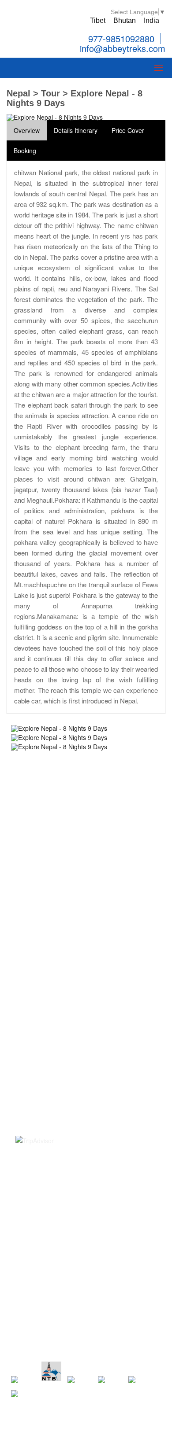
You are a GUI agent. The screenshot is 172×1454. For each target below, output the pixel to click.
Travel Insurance (38, 1052)
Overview (27, 130)
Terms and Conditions (45, 1016)
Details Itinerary (75, 130)
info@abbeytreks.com (121, 48)
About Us (28, 1004)
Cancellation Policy (41, 1039)
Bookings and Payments (49, 1027)
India (151, 20)
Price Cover (128, 130)
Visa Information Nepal (47, 1063)
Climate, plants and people (52, 1087)
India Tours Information (47, 941)
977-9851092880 (121, 38)
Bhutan (124, 20)
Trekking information (43, 833)
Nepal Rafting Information (51, 881)
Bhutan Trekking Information (54, 929)
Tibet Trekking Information (51, 905)
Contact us (30, 992)
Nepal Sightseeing (40, 821)
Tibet (97, 20)
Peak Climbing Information (52, 845)
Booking (25, 150)
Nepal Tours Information (48, 857)
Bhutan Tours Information (50, 917)
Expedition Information (46, 869)
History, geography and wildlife (58, 1075)
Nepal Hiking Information (49, 893)
